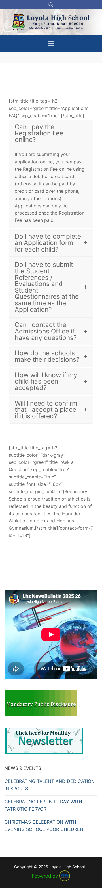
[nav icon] (51, 43)
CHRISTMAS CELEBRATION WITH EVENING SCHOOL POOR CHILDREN (44, 825)
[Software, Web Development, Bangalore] (51, 875)
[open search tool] (51, 4)
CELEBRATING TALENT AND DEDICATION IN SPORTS (50, 784)
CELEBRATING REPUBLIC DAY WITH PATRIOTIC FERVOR (43, 805)
